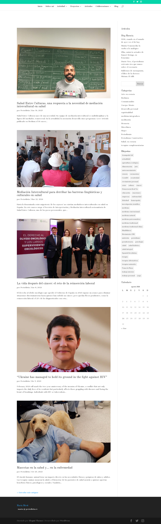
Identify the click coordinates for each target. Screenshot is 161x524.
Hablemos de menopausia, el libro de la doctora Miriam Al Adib (132, 73)
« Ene (123, 328)
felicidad (125, 200)
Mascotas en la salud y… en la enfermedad (44, 467)
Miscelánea (126, 127)
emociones (136, 193)
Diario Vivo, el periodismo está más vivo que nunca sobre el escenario (132, 64)
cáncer (139, 185)
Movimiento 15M (128, 234)
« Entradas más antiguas (27, 492)
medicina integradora (130, 116)
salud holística (134, 245)
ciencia (125, 174)
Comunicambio (127, 102)
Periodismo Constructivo (132, 138)
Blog (116, 6)
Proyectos (74, 6)
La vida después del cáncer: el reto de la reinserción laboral (56, 283)
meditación (126, 120)
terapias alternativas (130, 260)
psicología (139, 242)
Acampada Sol (127, 155)
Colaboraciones (102, 6)
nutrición (125, 238)
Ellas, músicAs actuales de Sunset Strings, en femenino (132, 55)
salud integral (127, 249)
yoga (139, 275)
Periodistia (25, 110)
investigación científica (131, 204)
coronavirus (134, 174)
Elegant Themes (36, 521)
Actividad (61, 6)
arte (136, 166)
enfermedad (136, 196)
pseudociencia (127, 242)
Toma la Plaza (127, 268)
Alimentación (127, 166)
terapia (125, 257)
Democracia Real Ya (130, 189)
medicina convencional (131, 212)
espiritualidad (127, 112)
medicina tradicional (130, 223)
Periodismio (126, 134)
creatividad (135, 178)
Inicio (40, 6)
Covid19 (125, 178)
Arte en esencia (128, 94)
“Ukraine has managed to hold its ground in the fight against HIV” (62, 377)
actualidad (126, 159)
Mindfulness (126, 230)
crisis (124, 185)
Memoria (125, 123)
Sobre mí (50, 6)
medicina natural (128, 215)
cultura (131, 185)
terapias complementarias (132, 145)
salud (124, 245)
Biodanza (125, 98)
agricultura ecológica (130, 163)
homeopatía (135, 200)
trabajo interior (128, 272)
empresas (125, 196)
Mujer (124, 131)
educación (126, 193)
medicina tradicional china (132, 227)
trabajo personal (128, 275)
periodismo (135, 238)
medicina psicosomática (131, 219)
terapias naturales (129, 264)
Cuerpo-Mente (127, 105)
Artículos (88, 6)
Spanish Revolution (129, 253)
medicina (125, 208)
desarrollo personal (129, 109)
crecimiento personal (130, 181)
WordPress (65, 521)
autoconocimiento (129, 170)
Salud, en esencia (128, 142)
